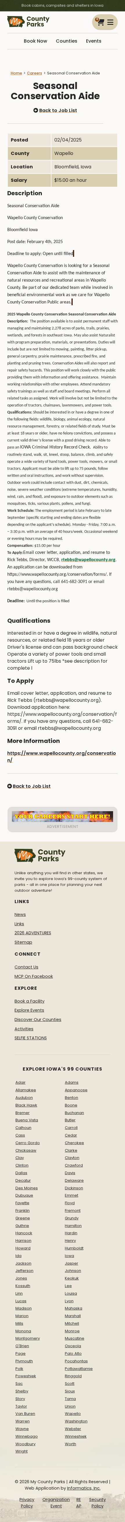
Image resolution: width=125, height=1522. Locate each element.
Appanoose (76, 1090)
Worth (70, 1444)
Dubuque (24, 1195)
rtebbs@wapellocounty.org (88, 560)
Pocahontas (76, 1361)
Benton (71, 1097)
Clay (19, 1157)
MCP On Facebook (34, 976)
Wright (21, 1451)
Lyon (69, 1301)
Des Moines (26, 1188)
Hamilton (73, 1225)
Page (20, 1353)
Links (19, 924)
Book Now (35, 41)
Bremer (22, 1113)
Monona (23, 1331)
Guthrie (22, 1225)
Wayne (22, 1429)
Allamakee (25, 1090)
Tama (70, 1398)
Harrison (23, 1240)
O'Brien (22, 1346)
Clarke (71, 1150)
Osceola (73, 1346)
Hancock (23, 1233)
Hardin (71, 1233)
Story (20, 1398)
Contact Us (26, 967)
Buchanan (74, 1113)
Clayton (72, 1157)
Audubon (24, 1097)
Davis (70, 1173)
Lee (68, 1286)
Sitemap (23, 942)
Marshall (73, 1316)
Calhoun (23, 1127)
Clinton (21, 1165)
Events (93, 41)
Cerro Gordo (27, 1143)
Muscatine (74, 1338)
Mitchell (72, 1323)
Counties (66, 41)
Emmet (71, 1195)
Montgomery (27, 1338)
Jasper (71, 1263)
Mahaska (73, 1308)
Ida (18, 1256)
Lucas (20, 1301)
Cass (20, 1135)
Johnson (73, 1270)
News (20, 914)
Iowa (69, 1256)
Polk (19, 1368)
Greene (22, 1218)
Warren (22, 1421)
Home (16, 73)
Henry (70, 1240)
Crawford (74, 1165)
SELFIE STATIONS (31, 1038)
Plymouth (24, 1361)
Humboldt (74, 1248)
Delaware (74, 1180)
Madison (23, 1308)
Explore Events (29, 1010)
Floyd (70, 1203)
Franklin (22, 1210)
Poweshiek (25, 1376)
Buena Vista (26, 1120)
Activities (24, 1029)
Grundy (71, 1218)
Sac (19, 1383)
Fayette (22, 1203)
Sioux (70, 1391)
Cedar (71, 1135)
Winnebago (26, 1436)
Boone (71, 1105)
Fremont (73, 1210)
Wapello (73, 1413)
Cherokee (74, 1143)
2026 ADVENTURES (33, 933)
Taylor (21, 1406)
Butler (70, 1120)
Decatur (23, 1180)
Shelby (21, 1391)
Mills (19, 1323)
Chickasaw (25, 1150)
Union (70, 1406)
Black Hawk (26, 1105)
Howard (23, 1248)
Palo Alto (73, 1353)
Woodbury (25, 1444)
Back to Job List (58, 110)
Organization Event (56, 1503)
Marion (21, 1316)
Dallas (21, 1173)
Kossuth (22, 1286)
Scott (69, 1383)
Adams (71, 1082)
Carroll (71, 1127)
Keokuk (72, 1278)
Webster (73, 1429)
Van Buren (25, 1413)
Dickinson (74, 1188)
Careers (34, 73)
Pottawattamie (79, 1368)
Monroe (72, 1331)
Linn (19, 1293)
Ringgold (73, 1376)
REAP (78, 1503)
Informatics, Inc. (84, 1488)
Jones (21, 1278)
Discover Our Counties (38, 1019)
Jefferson (24, 1270)
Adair (20, 1082)
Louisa (71, 1293)
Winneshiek (76, 1436)
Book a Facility (29, 1001)
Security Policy (97, 1503)
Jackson (23, 1263)
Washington (76, 1421)
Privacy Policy (26, 1503)
